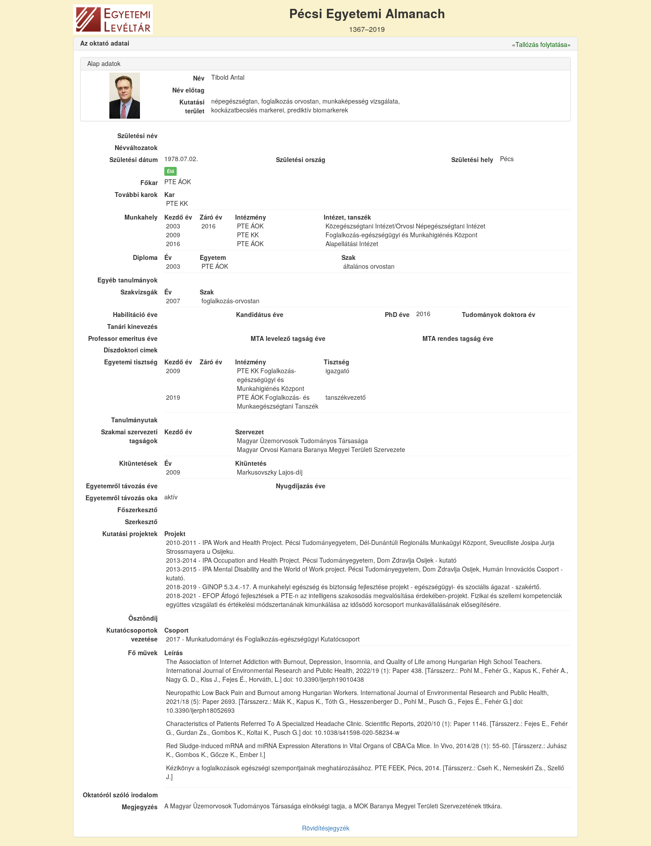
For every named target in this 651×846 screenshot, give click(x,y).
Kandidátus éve (259, 314)
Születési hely (472, 159)
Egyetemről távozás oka (121, 497)
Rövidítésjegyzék (325, 827)
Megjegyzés (140, 806)
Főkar (149, 182)
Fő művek (143, 652)
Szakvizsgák (139, 291)
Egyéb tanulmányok (127, 279)
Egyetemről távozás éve (122, 485)
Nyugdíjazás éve (301, 485)
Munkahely (141, 216)
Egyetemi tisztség (131, 361)
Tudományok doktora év (498, 314)
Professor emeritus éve (123, 338)
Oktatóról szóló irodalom (120, 794)
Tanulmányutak (134, 419)
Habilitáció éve (135, 314)
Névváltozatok (136, 147)
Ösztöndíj (143, 618)
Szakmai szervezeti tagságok (129, 436)
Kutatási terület (192, 106)
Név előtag (188, 89)
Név (199, 77)
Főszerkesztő (137, 509)
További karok (136, 194)
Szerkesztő (141, 521)
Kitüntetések (138, 463)
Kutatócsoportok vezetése (132, 634)
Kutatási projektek (130, 533)
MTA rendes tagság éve (457, 338)
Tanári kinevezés (132, 326)
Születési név (137, 135)
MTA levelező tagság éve (288, 338)
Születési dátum (133, 159)
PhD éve (397, 314)
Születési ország (301, 159)
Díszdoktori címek (131, 349)
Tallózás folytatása (541, 44)
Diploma (145, 257)
